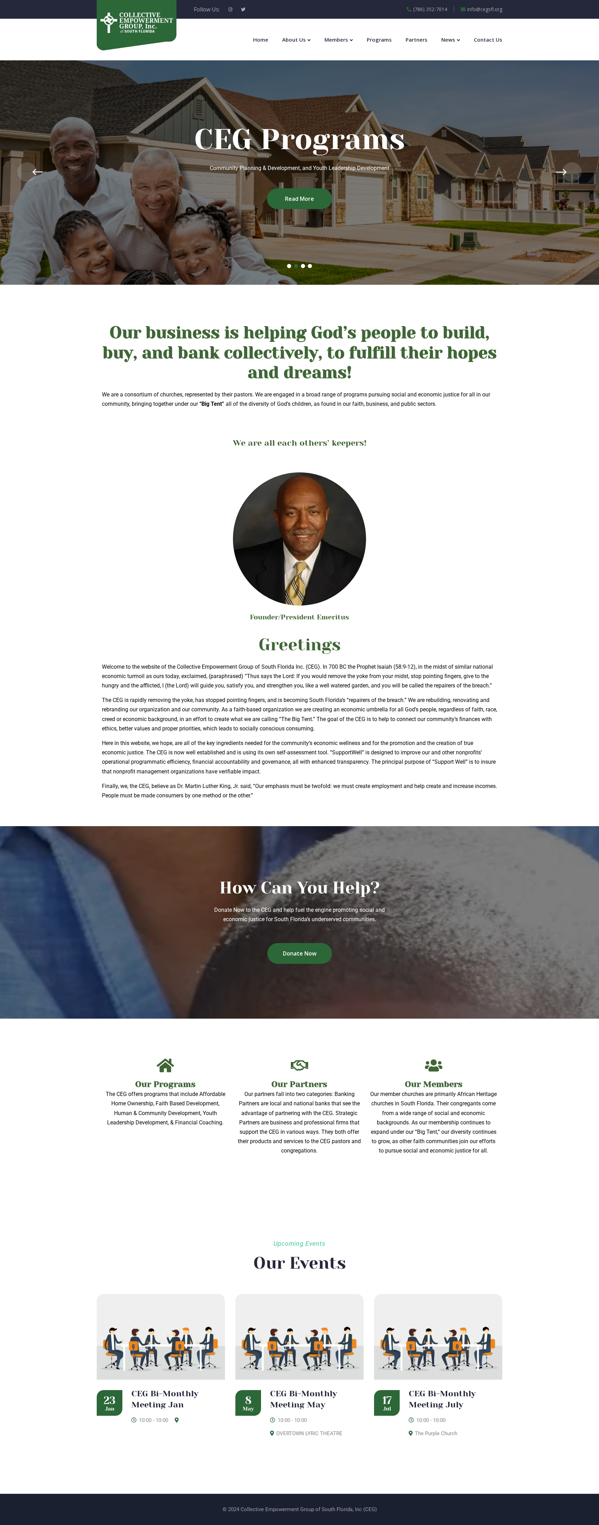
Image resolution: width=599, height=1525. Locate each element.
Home (260, 39)
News (448, 39)
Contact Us (488, 39)
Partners (416, 39)
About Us (294, 39)
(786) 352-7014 (430, 9)
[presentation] (27, 172)
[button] (289, 266)
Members (336, 39)
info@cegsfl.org (484, 9)
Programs (379, 39)
